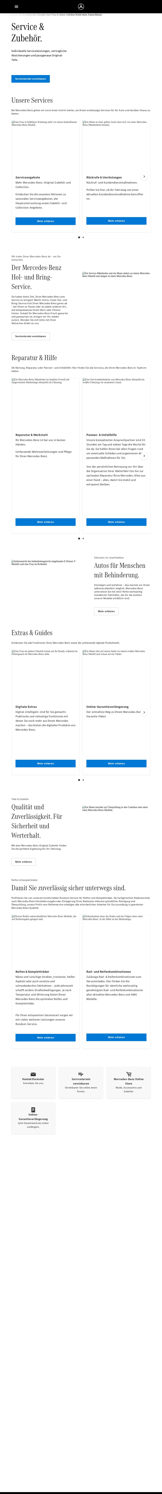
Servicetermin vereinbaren (30, 78)
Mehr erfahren (106, 611)
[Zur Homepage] (81, 6)
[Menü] (16, 7)
